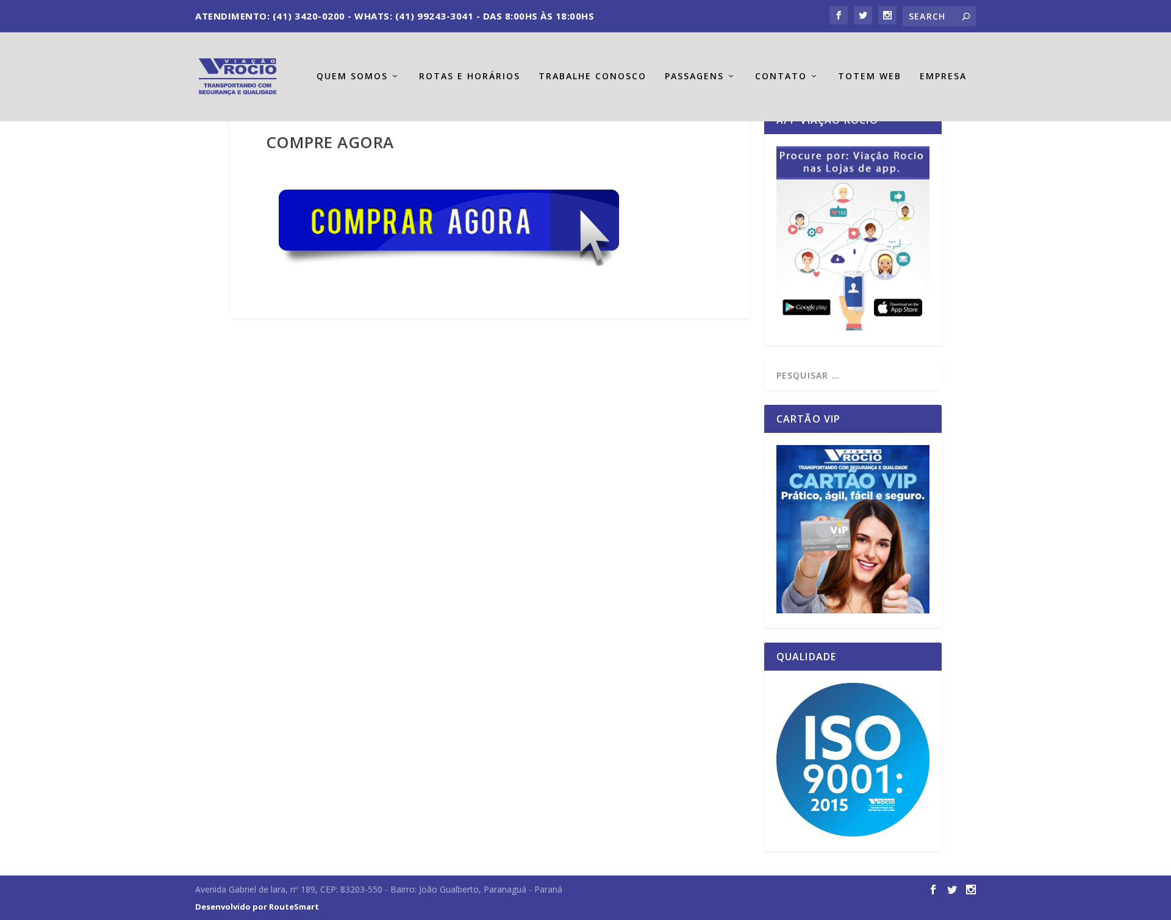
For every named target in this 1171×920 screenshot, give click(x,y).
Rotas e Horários (469, 76)
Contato (781, 76)
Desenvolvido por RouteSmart (257, 906)
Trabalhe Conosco (592, 76)
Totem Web (869, 76)
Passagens (694, 76)
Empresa (943, 76)
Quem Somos (352, 76)
